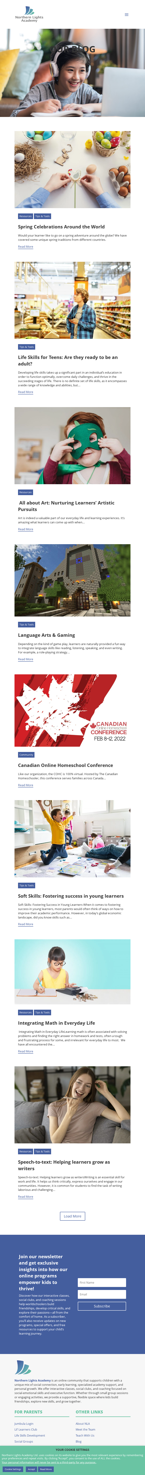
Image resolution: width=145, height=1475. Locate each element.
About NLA (83, 1424)
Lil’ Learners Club (25, 1429)
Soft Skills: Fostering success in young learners (71, 896)
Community (26, 754)
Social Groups (23, 1441)
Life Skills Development (29, 1435)
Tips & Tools (42, 216)
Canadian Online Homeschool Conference (65, 765)
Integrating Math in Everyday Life (56, 1023)
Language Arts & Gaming (46, 635)
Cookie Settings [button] (13, 1469)
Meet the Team (85, 1429)
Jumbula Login (23, 1424)
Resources (25, 216)
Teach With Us (85, 1435)
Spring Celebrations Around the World (61, 226)
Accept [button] (31, 1469)
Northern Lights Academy (32, 1380)
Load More (72, 1216)
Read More (25, 246)
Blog (79, 1441)
